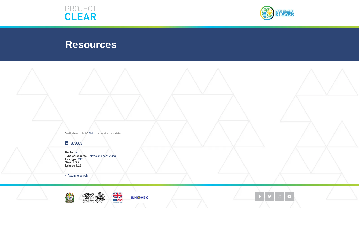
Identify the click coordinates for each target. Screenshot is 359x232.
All (77, 152)
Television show (97, 155)
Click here (93, 133)
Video (112, 155)
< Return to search (76, 175)
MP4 (81, 159)
